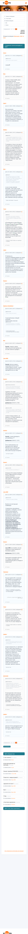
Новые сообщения (10, 16)
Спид (5, 796)
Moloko (5, 129)
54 (21, 465)
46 (21, 211)
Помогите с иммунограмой (10, 777)
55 (21, 494)
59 (21, 636)
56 (21, 544)
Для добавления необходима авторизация (14, 851)
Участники (8, 18)
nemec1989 (14, 773)
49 (21, 308)
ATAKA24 (13, 804)
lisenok (5, 280)
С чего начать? (7, 757)
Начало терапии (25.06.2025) (11, 771)
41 (21, 55)
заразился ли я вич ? (9, 783)
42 (21, 76)
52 (21, 381)
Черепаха (5, 572)
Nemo (12, 759)
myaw (12, 767)
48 (21, 283)
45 (21, 171)
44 (21, 132)
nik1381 (5, 430)
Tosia (4, 209)
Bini (4, 340)
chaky (4, 250)
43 (21, 106)
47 (21, 252)
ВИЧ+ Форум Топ (10, 754)
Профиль (8, 98)
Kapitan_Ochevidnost (8, 306)
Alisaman (13, 798)
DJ (23, 36)
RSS (6, 22)
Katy (4, 169)
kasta (4, 53)
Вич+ (5, 790)
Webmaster (17, 36)
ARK (21, 36)
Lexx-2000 (5, 358)
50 (21, 343)
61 (21, 716)
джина (5, 634)
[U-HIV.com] (14, 8)
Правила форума (9, 20)
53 (21, 433)
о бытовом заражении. (9, 802)
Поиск (7, 25)
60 (21, 678)
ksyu (4, 37)
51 (21, 361)
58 (21, 609)
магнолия (5, 676)
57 (21, 574)
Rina (4, 73)
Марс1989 (13, 779)
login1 (4, 103)
